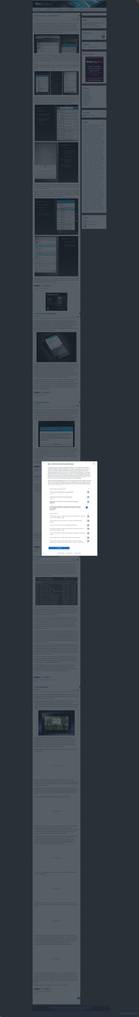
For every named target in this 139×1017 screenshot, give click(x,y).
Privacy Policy (78, 553)
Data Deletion (61, 553)
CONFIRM (59, 548)
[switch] (87, 492)
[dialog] (69, 508)
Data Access (69, 553)
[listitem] (69, 489)
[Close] (94, 464)
